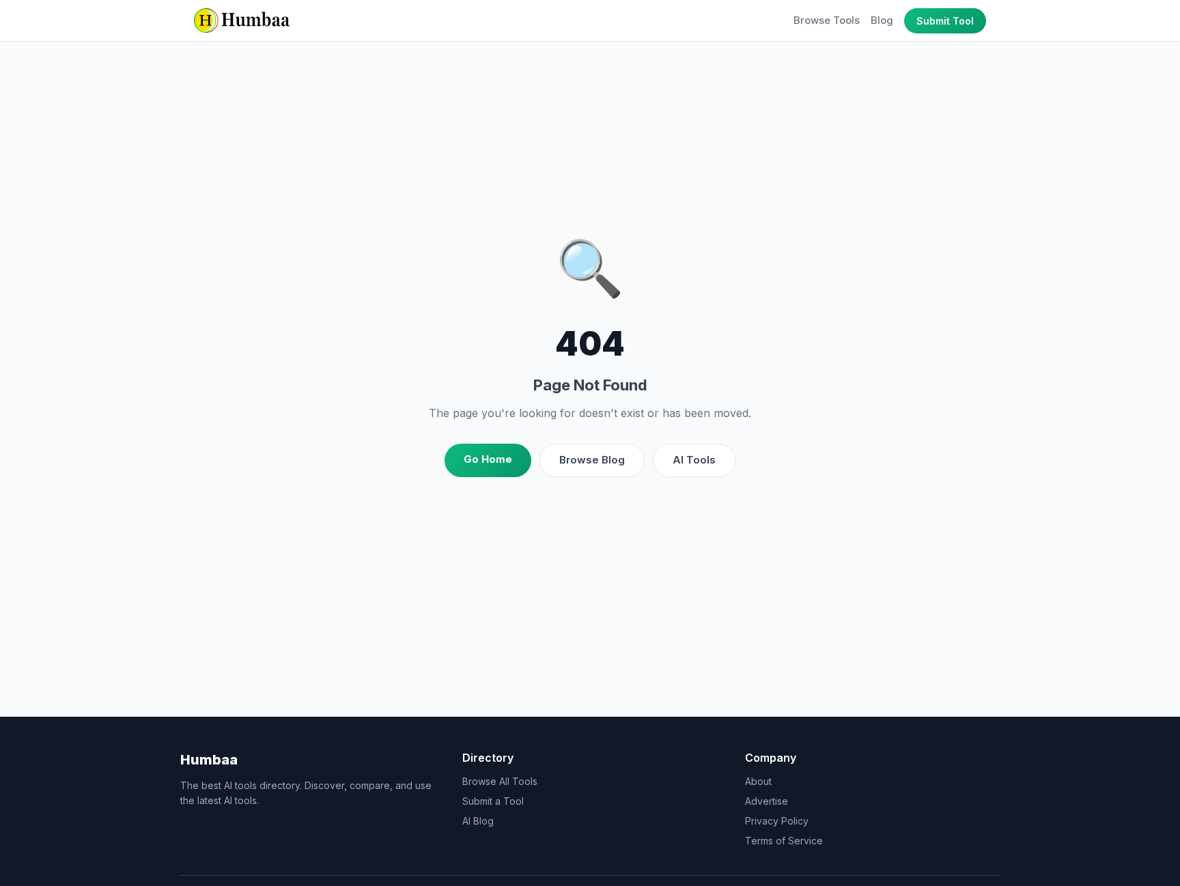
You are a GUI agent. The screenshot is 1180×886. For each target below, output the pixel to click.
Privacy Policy (777, 821)
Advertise (766, 801)
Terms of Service (784, 840)
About (758, 781)
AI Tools (694, 459)
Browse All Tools (499, 781)
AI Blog (478, 821)
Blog (882, 20)
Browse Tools (826, 20)
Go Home (488, 459)
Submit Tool (945, 21)
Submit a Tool (493, 801)
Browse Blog (592, 459)
